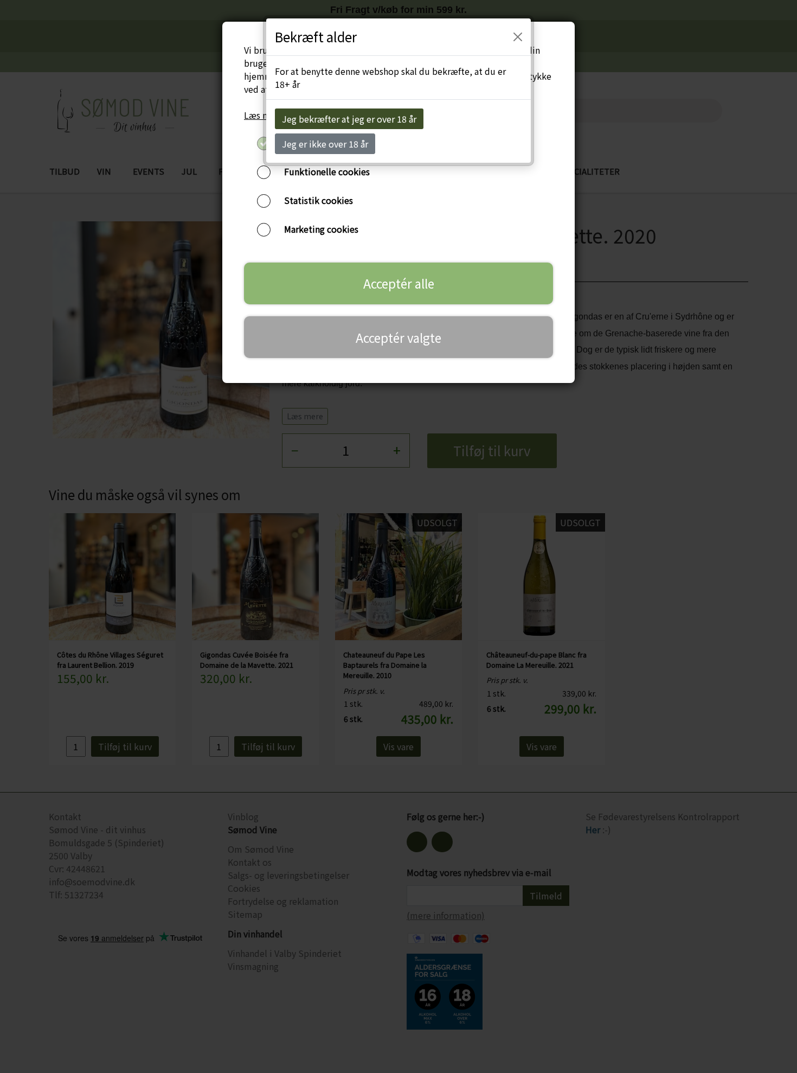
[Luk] (517, 37)
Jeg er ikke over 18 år (325, 143)
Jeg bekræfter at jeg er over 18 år (349, 118)
